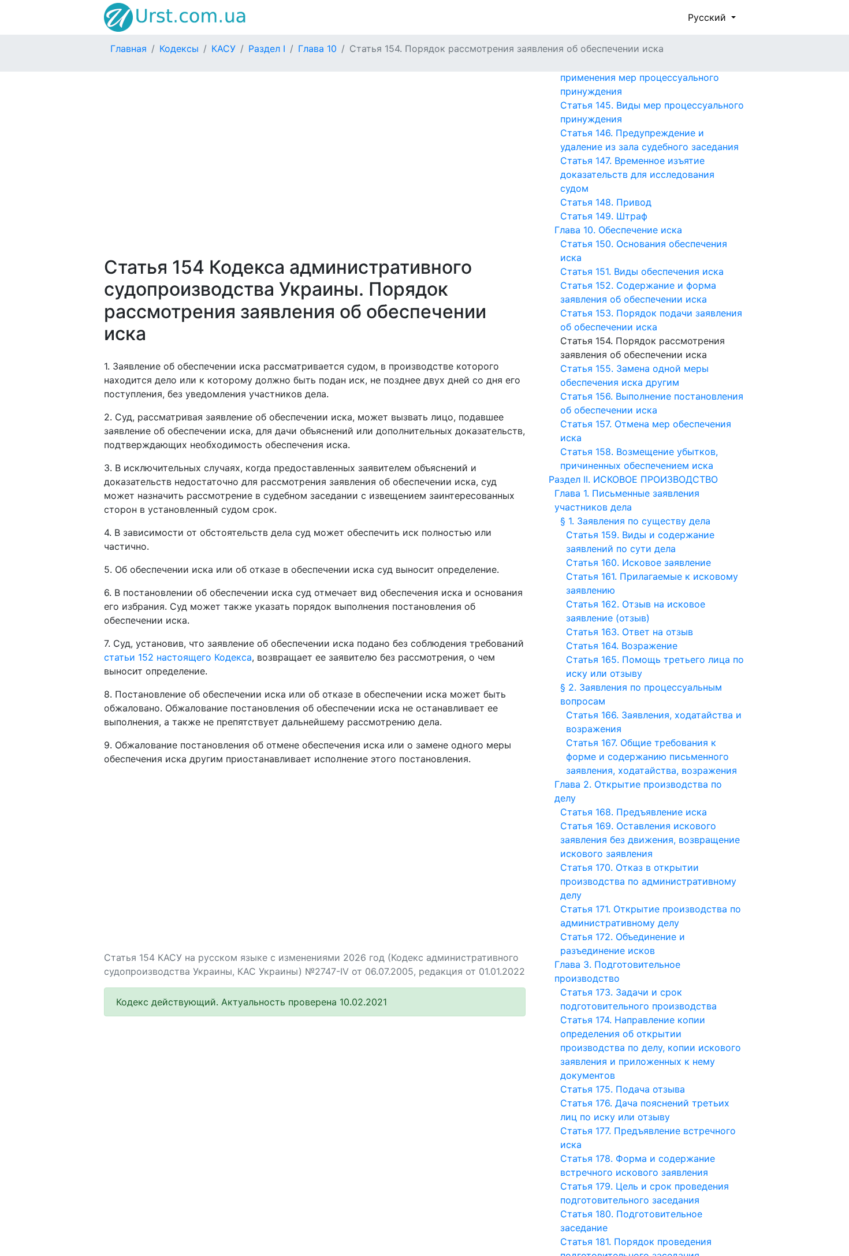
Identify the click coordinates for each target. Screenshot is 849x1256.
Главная (128, 48)
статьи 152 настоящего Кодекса (178, 657)
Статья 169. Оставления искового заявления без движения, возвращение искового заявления (650, 839)
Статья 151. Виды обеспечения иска (642, 271)
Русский (708, 17)
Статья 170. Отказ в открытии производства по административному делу (648, 881)
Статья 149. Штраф (603, 216)
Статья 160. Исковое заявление (638, 562)
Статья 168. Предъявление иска (633, 812)
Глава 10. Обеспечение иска (618, 230)
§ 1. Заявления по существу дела (635, 521)
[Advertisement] (315, 164)
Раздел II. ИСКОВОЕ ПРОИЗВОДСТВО (633, 479)
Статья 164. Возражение (621, 645)
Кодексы (179, 48)
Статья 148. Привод (605, 202)
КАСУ (223, 48)
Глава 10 (317, 48)
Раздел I (266, 48)
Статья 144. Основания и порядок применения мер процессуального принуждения (639, 77)
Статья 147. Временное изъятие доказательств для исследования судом (637, 174)
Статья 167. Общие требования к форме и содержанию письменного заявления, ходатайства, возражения (651, 756)
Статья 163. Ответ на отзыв (629, 632)
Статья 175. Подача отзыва (622, 1089)
